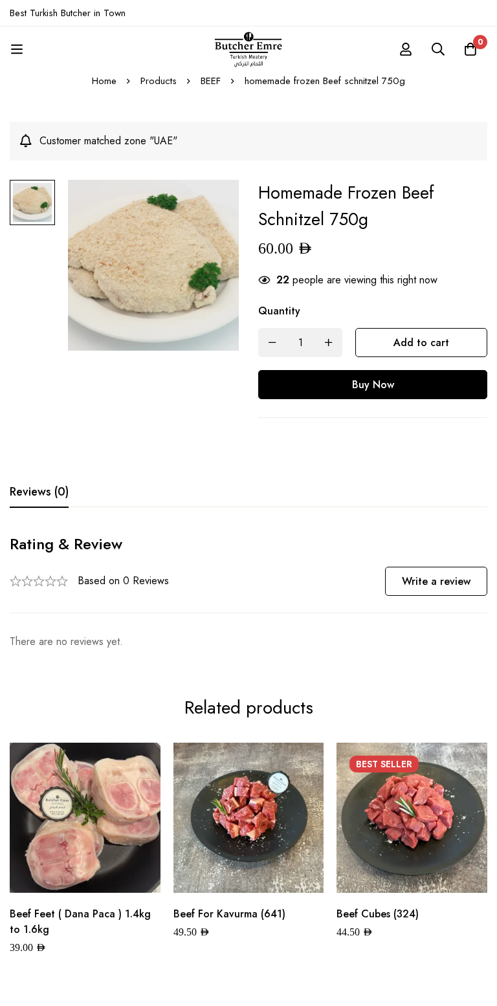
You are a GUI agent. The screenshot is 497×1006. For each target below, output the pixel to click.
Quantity (279, 310)
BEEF (211, 81)
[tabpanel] (248, 592)
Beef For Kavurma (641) (229, 913)
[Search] (438, 49)
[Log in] (406, 49)
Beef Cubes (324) (378, 913)
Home (104, 81)
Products (158, 81)
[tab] (39, 492)
